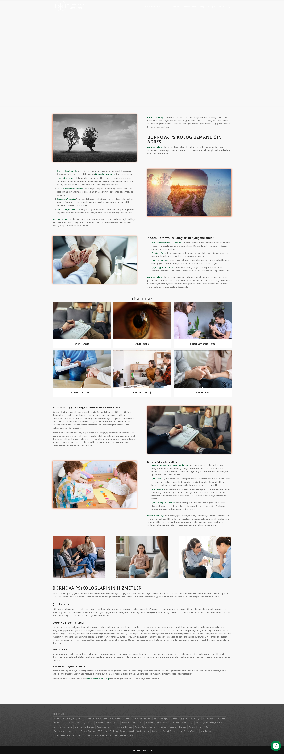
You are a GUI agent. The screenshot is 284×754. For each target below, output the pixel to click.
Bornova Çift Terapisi (85, 722)
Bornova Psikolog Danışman (214, 718)
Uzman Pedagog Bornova (85, 731)
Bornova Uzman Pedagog (64, 722)
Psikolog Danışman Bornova (146, 727)
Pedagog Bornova (104, 727)
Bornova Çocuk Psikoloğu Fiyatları (209, 722)
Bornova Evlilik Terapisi (92, 718)
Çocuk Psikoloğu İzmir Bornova (164, 731)
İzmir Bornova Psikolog (210, 731)
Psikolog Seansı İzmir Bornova (200, 727)
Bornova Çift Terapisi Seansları (158, 722)
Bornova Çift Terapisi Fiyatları (107, 722)
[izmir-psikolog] (70, 6)
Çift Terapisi (102, 731)
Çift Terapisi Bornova (118, 731)
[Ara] (228, 6)
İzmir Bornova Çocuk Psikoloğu (122, 735)
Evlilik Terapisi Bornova (63, 727)
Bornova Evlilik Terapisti (141, 718)
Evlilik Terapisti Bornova (84, 727)
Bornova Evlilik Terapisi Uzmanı (116, 718)
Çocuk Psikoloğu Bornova (139, 731)
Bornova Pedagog (161, 718)
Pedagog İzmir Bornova (122, 727)
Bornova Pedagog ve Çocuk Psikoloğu (185, 718)
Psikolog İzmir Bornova (63, 731)
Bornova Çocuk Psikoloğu (183, 722)
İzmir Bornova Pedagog (188, 731)
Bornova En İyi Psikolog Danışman (67, 718)
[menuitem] (154, 6)
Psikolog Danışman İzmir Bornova (172, 727)
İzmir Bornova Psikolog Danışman (67, 735)
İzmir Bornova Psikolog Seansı (95, 735)
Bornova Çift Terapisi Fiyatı (132, 722)
